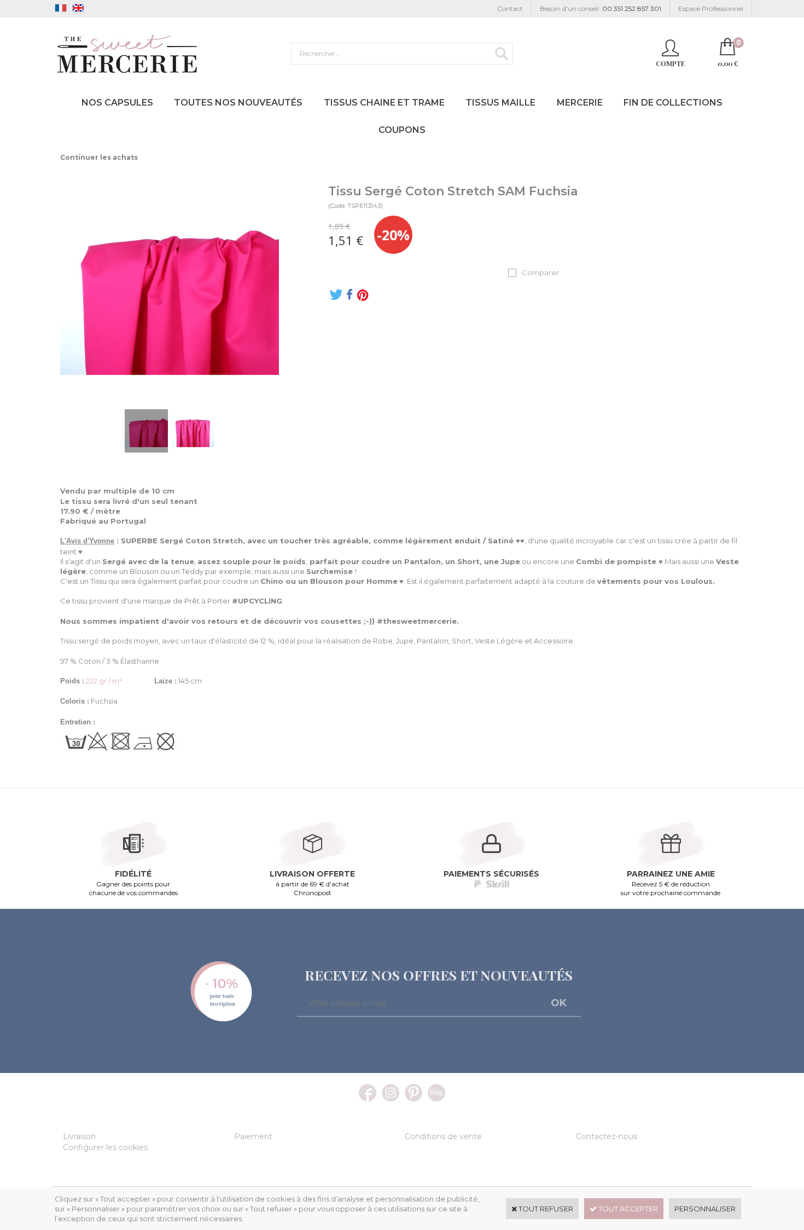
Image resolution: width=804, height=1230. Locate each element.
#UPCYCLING (257, 600)
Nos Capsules (117, 102)
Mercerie (580, 102)
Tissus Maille (500, 102)
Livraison (79, 1136)
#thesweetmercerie (417, 621)
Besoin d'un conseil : (600, 8)
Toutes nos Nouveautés (238, 102)
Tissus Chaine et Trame (384, 102)
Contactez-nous (606, 1136)
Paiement (253, 1136)
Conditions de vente (443, 1136)
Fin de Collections (673, 102)
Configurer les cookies (105, 1147)
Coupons (402, 130)
